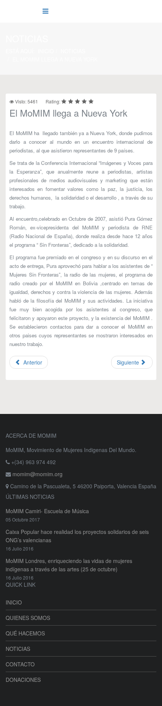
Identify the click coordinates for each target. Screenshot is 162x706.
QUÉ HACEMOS (25, 633)
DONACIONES (23, 679)
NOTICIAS (73, 51)
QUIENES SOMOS (28, 617)
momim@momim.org (37, 474)
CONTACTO (20, 664)
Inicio (46, 51)
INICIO (14, 602)
